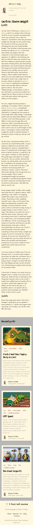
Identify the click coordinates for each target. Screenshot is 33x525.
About (9, 514)
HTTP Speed (8, 416)
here (12, 304)
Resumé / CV (17, 514)
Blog (25, 514)
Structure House (11, 108)
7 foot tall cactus (18, 504)
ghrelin (17, 50)
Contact (17, 516)
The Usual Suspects (12, 471)
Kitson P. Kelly (15, 4)
